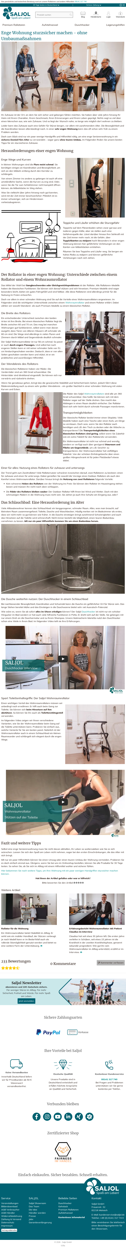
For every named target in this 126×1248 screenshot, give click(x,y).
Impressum (7, 1225)
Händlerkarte (96, 17)
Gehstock (63, 1206)
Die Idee (33, 1209)
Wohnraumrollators (94, 393)
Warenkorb (120, 16)
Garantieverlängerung (40, 1222)
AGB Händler (8, 1212)
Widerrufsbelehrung (11, 1216)
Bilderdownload (9, 1206)
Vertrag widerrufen (9, 1230)
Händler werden (37, 1212)
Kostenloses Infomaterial (71, 1217)
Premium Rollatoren (13, 24)
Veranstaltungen (9, 1203)
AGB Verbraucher (10, 1209)
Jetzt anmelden (26, 1001)
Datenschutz (7, 1222)
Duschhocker (82, 24)
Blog (83, 17)
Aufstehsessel (50, 24)
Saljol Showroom (37, 1203)
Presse (32, 1216)
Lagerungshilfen (115, 24)
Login (108, 17)
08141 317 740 (81, 1)
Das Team (34, 1206)
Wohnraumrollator (75, 302)
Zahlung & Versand (11, 1219)
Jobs (31, 1219)
